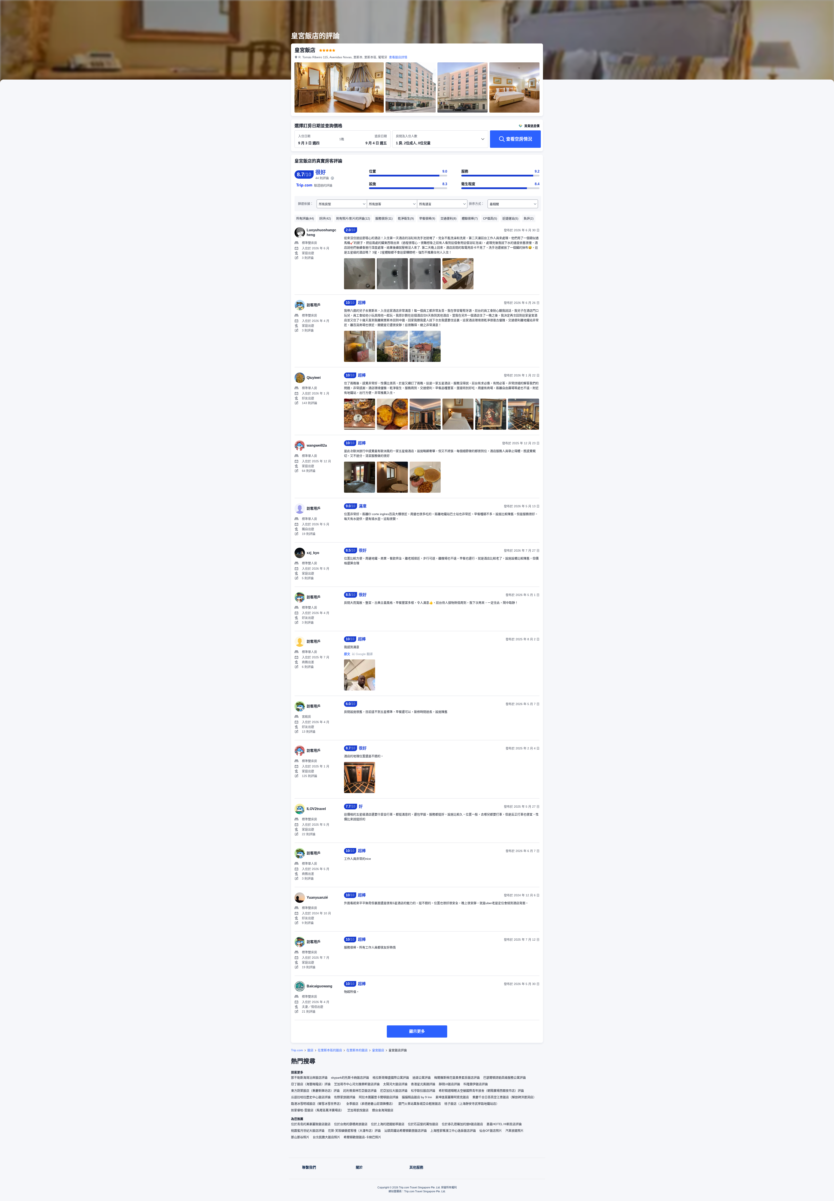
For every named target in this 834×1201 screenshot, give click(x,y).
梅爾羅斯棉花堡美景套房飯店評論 (457, 1077)
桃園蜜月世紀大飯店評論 (307, 1130)
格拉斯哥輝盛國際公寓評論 (390, 1077)
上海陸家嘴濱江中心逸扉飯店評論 (453, 1130)
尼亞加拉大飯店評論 (393, 1090)
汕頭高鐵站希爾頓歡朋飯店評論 (405, 1130)
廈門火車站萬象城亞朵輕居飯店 (419, 1103)
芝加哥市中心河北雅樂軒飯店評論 (357, 1084)
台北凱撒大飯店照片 (326, 1137)
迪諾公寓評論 (421, 1077)
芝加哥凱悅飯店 (358, 1110)
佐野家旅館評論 (344, 1097)
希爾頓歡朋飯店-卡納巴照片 (362, 1137)
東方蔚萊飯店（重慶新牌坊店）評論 (315, 1090)
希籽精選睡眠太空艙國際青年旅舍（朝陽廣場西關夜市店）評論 (481, 1090)
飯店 (310, 1050)
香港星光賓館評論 (423, 1084)
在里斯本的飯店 (357, 1050)
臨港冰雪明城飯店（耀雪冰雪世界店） (317, 1103)
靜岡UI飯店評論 (449, 1084)
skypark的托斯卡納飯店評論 (350, 1077)
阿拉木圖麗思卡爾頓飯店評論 (378, 1097)
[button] (603, 7)
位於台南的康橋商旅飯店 (350, 1124)
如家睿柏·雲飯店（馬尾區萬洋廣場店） (317, 1110)
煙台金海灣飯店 (382, 1110)
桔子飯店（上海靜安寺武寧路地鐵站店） (471, 1103)
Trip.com (297, 1050)
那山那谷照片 (300, 1137)
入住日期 (304, 136)
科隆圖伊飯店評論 (475, 1084)
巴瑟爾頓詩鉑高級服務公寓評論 (504, 1077)
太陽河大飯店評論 (395, 1084)
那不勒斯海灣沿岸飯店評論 (309, 1077)
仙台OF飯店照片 (490, 1130)
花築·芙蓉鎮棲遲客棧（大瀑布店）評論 (354, 1130)
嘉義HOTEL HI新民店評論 (504, 1124)
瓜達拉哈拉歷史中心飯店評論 (311, 1097)
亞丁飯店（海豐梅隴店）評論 (311, 1084)
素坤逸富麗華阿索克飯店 (452, 1097)
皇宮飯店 (378, 1050)
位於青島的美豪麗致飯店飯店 (311, 1124)
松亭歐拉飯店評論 (423, 1090)
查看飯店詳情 (398, 57)
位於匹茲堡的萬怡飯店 (423, 1124)
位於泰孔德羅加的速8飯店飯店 (462, 1124)
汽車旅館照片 (514, 1130)
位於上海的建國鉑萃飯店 (387, 1124)
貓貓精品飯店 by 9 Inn (417, 1097)
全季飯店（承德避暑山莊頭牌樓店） (370, 1103)
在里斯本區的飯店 (330, 1050)
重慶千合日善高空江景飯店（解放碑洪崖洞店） (504, 1097)
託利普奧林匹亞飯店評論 (360, 1090)
